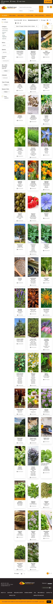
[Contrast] (50, 588)
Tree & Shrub (12, 15)
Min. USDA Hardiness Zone (4, 66)
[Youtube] (50, 583)
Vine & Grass (21, 15)
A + (45, 587)
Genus (3, 42)
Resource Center (18, 592)
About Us (3, 592)
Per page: (16, 573)
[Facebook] (48, 583)
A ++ (47, 587)
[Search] (41, 7)
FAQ (35, 592)
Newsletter (12, 595)
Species (4, 49)
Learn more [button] (41, 601)
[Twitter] (51, 583)
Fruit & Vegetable (39, 15)
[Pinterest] (49, 583)
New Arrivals (41, 592)
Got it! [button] (49, 601)
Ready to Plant (5, 89)
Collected (4, 75)
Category (4, 26)
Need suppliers (6, 97)
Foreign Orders (28, 592)
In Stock (6, 22)
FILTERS (4, 19)
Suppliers (9, 592)
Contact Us (49, 592)
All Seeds (4, 15)
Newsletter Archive (39, 595)
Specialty (48, 15)
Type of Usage (5, 82)
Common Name (4, 57)
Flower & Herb (29, 15)
